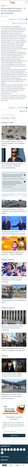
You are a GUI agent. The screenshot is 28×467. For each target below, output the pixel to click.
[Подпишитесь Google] (2, 449)
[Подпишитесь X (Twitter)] (8, 449)
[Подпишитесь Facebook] (5, 449)
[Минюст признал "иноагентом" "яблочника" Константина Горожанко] (14, 317)
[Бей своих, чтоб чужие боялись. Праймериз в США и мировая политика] (14, 269)
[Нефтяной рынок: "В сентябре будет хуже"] (14, 292)
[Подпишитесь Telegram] (14, 449)
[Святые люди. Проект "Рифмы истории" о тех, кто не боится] (14, 365)
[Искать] (24, 465)
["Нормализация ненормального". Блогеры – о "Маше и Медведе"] (14, 244)
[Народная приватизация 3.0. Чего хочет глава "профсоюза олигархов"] (14, 223)
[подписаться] (2, 452)
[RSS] (21, 449)
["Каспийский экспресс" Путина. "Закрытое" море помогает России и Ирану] (14, 201)
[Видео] (17, 465)
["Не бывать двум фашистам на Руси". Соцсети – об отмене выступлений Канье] (14, 155)
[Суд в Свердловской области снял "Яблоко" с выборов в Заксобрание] (14, 340)
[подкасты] (11, 465)
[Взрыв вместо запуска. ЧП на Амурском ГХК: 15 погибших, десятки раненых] (14, 386)
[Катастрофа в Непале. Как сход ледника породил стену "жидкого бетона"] (14, 133)
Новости (3, 6)
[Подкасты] (24, 449)
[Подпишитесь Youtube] (11, 449)
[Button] (12, 19)
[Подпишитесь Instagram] (18, 449)
